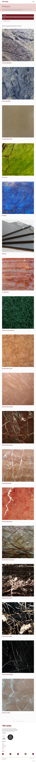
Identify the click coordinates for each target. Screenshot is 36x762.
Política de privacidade (31, 758)
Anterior (14, 721)
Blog (2, 748)
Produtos (3, 744)
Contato (3, 749)
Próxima (22, 721)
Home (3, 743)
